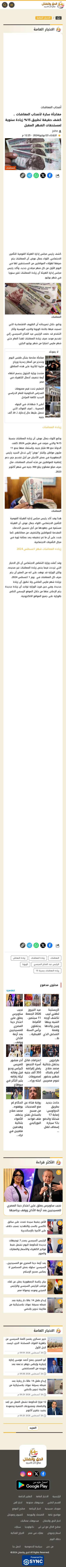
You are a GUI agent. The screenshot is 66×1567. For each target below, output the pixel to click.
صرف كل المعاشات (51, 577)
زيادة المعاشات (29, 273)
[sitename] (33, 1456)
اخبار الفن (17, 1502)
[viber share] (29, 175)
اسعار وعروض (54, 1533)
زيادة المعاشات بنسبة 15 (47, 971)
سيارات (17, 1527)
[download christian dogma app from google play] (33, 1485)
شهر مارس (55, 343)
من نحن (49, 1546)
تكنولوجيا (29, 1527)
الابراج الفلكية (17, 1533)
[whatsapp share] (36, 175)
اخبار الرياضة (35, 1508)
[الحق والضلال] (59, 18)
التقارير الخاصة (25, 1496)
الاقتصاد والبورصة (35, 1514)
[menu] (12, 5)
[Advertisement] (33, 69)
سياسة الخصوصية (33, 1546)
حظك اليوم (55, 1539)
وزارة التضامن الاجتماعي (37, 563)
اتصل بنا (16, 1546)
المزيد (33, 1428)
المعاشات (21, 258)
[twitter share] (43, 175)
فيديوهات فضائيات (29, 1521)
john (55, 131)
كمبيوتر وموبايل (15, 1514)
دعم (7, 457)
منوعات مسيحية (53, 1508)
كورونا (37, 329)
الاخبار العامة (43, 18)
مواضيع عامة (54, 1514)
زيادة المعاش (19, 958)
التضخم (57, 334)
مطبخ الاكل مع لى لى (49, 1527)
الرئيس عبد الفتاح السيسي (27, 334)
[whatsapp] (22, 175)
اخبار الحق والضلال (52, 1521)
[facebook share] (49, 175)
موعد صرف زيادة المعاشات (39, 338)
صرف (58, 467)
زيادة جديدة (11, 586)
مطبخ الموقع (18, 1508)
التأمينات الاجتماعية (45, 542)
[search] (5, 5)
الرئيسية (56, 1496)
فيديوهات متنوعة (34, 1502)
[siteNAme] (53, 5)
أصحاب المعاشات (23, 462)
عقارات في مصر (35, 1533)
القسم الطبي (54, 1502)
